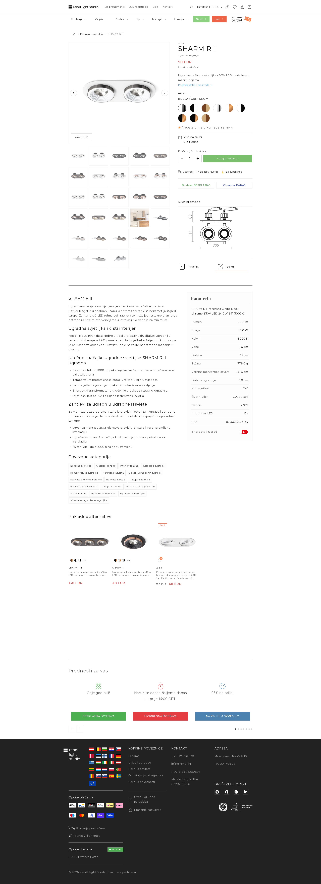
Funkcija (179, 19)
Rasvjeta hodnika (140, 479)
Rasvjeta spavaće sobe (83, 486)
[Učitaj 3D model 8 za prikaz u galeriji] (98, 258)
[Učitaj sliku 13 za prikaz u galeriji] (119, 197)
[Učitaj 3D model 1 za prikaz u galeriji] (160, 217)
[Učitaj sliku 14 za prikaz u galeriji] (139, 197)
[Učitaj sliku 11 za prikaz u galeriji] (78, 197)
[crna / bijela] (75, 560)
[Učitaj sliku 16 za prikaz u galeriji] (78, 217)
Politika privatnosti (141, 782)
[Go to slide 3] (241, 729)
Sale (217, 19)
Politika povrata (139, 769)
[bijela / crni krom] (79, 560)
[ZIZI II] (177, 542)
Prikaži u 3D (81, 137)
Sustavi (120, 19)
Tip (138, 19)
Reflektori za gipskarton (140, 486)
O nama (134, 756)
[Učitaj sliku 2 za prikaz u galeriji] (98, 156)
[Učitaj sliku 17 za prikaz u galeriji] (98, 217)
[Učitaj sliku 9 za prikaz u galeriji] (139, 176)
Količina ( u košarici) (192, 151)
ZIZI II (159, 567)
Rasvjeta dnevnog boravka (86, 479)
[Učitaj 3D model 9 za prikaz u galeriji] (119, 258)
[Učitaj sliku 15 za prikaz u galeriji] (160, 197)
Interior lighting (129, 465)
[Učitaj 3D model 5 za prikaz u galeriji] (139, 238)
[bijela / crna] (123, 560)
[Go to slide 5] (246, 729)
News (199, 19)
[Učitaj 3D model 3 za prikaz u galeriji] (98, 238)
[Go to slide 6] (249, 729)
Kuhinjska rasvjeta (113, 472)
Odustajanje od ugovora (145, 775)
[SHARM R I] (133, 542)
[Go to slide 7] (251, 729)
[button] (191, 7)
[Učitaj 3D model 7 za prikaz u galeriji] (78, 258)
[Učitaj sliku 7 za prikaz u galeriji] (98, 176)
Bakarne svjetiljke (92, 34)
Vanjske (99, 19)
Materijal (157, 19)
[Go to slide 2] (238, 729)
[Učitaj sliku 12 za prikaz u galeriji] (98, 197)
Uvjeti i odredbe (139, 762)
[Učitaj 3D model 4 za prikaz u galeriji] (119, 238)
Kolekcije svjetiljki (153, 465)
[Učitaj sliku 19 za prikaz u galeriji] (139, 217)
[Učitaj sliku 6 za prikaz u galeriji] (78, 176)
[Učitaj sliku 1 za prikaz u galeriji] (78, 156)
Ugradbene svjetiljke (103, 493)
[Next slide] (164, 93)
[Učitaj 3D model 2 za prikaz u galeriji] (78, 238)
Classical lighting (106, 465)
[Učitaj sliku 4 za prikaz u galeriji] (139, 156)
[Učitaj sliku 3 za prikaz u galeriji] (119, 156)
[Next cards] (80, 729)
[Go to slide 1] (235, 729)
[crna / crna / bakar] (115, 560)
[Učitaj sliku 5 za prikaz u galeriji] (160, 156)
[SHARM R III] (89, 542)
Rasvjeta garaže (115, 479)
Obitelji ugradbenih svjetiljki (144, 472)
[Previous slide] (73, 93)
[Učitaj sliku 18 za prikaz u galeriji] (119, 217)
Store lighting (78, 493)
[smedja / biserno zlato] (71, 560)
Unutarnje (77, 19)
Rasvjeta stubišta (112, 486)
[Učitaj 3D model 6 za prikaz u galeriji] (160, 238)
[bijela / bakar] (119, 560)
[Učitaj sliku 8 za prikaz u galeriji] (119, 176)
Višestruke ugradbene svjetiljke (89, 500)
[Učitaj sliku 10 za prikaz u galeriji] (160, 176)
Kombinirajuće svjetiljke (84, 472)
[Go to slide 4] (243, 729)
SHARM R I (118, 567)
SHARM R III (75, 567)
